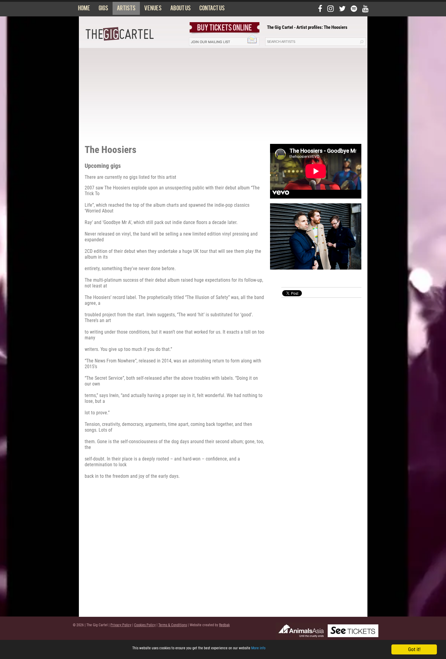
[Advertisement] (223, 93)
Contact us (212, 9)
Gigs (103, 9)
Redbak (224, 625)
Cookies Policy (145, 625)
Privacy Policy (120, 625)
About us (180, 9)
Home (84, 9)
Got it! (414, 649)
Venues (153, 9)
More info (258, 648)
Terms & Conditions (172, 625)
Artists (126, 9)
